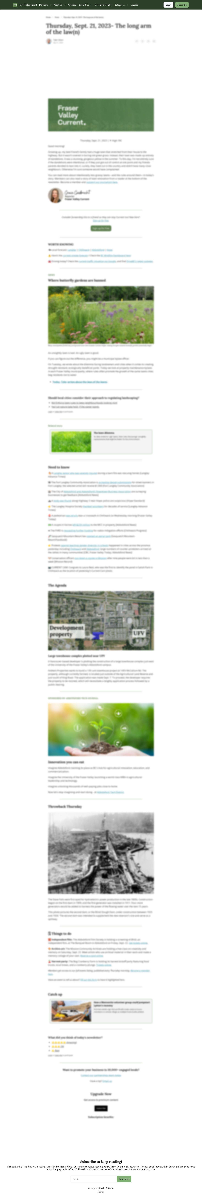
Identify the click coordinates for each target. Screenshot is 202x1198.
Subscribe (124, 1179)
